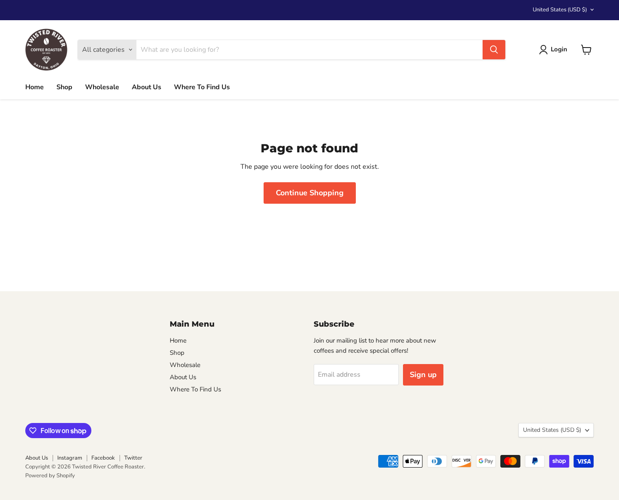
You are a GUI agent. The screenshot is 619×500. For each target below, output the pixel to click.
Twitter (133, 458)
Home (34, 87)
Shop (64, 87)
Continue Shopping (310, 193)
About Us (146, 87)
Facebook (103, 458)
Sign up (423, 375)
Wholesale (102, 87)
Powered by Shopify (50, 475)
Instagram (69, 458)
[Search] (494, 49)
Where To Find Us (202, 87)
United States (560, 9)
